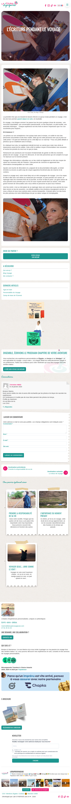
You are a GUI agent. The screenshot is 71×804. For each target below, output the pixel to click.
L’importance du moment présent (51, 514)
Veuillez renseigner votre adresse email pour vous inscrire (31, 742)
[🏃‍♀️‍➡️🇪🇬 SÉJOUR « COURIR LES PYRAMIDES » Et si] (31, 783)
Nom (5, 434)
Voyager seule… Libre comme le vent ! (21, 568)
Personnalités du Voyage (11, 292)
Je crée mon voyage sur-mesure (15, 369)
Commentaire (8, 424)
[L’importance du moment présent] (53, 500)
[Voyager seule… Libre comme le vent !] (22, 553)
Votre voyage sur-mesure (35, 256)
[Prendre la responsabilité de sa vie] (22, 500)
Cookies (21, 794)
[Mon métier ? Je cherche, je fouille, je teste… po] (5, 783)
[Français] (62, 5)
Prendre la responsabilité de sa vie (20, 514)
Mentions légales (12, 794)
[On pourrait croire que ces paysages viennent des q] (14, 783)
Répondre (8, 407)
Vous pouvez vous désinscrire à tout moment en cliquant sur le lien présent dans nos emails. (32, 756)
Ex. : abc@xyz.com (16, 750)
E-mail (5, 440)
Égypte (3, 622)
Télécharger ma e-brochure (12, 727)
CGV (3, 794)
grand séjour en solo (25, 119)
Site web (6, 446)
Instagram (49, 5)
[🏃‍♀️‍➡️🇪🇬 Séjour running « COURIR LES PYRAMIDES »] (23, 783)
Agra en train (7, 290)
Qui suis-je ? (7, 270)
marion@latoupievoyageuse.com (12, 626)
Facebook (45, 5)
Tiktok (52, 5)
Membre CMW (33, 794)
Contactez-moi (7, 637)
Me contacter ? (8, 276)
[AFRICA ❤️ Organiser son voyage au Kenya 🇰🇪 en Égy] (40, 783)
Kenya (9, 622)
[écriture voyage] (35, 219)
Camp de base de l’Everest (12, 295)
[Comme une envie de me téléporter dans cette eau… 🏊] (48, 783)
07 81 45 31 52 (6, 628)
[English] (59, 5)
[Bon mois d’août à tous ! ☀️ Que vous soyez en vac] (66, 783)
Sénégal (14, 622)
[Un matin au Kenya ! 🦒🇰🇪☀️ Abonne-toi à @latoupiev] (57, 783)
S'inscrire (35, 761)
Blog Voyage (7, 273)
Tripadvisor (55, 5)
